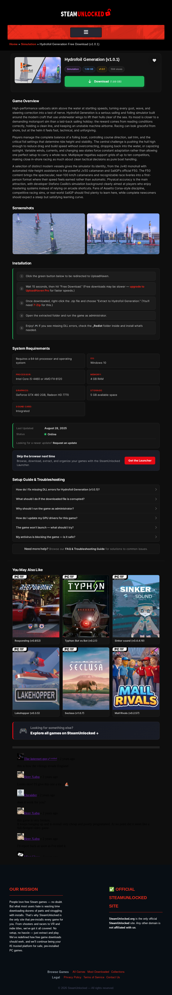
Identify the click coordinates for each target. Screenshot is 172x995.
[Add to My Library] (154, 60)
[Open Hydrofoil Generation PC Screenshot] (48, 233)
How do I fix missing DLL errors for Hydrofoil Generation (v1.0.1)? (58, 489)
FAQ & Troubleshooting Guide (85, 548)
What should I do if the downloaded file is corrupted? (50, 499)
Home (13, 44)
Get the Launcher (139, 460)
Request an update (65, 443)
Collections (118, 972)
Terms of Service (93, 977)
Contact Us (113, 977)
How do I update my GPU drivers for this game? (46, 518)
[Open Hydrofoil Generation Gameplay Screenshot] (123, 233)
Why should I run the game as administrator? (45, 508)
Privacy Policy (72, 977)
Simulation (28, 44)
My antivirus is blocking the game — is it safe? (45, 537)
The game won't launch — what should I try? (45, 527)
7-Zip (37, 305)
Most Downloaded (98, 972)
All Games (79, 972)
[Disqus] (86, 804)
